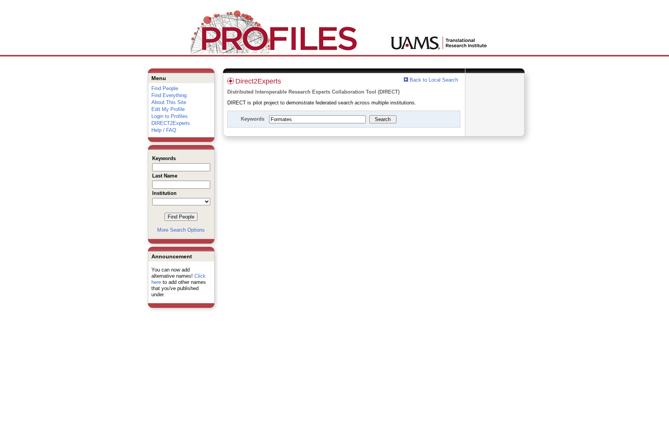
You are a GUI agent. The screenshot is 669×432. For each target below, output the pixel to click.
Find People (164, 88)
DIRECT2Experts (170, 123)
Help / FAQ (163, 130)
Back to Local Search (434, 80)
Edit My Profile (168, 109)
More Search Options (181, 230)
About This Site (168, 102)
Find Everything (169, 95)
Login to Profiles (169, 116)
